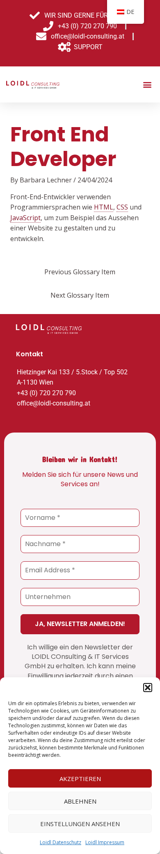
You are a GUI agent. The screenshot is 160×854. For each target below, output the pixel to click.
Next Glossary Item (79, 295)
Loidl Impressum (104, 842)
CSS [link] (122, 207)
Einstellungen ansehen (80, 824)
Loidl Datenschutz (60, 842)
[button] (148, 687)
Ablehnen (80, 801)
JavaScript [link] (25, 217)
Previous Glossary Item (79, 271)
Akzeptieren (80, 778)
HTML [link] (103, 207)
